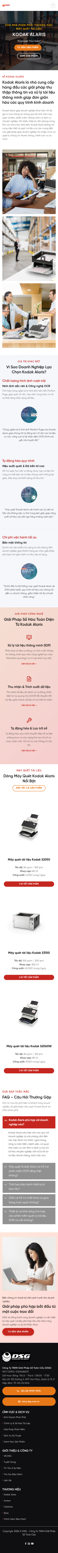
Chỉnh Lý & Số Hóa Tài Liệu (17, 1423)
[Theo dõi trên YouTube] (32, 1544)
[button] (52, 5)
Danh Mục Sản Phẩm (14, 1442)
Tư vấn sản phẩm (18, 1331)
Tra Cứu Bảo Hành (13, 1474)
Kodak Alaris (10, 1495)
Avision (7, 1501)
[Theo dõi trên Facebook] (26, 1544)
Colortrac (8, 1507)
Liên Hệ (7, 1480)
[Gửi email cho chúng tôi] (29, 1544)
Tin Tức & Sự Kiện (12, 1468)
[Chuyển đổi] (6, 1120)
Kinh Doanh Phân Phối (15, 1417)
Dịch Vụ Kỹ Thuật (12, 1436)
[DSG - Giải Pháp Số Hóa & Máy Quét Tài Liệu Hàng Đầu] (14, 5)
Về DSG (7, 1456)
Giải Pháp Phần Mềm (14, 1429)
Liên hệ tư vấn (28, 664)
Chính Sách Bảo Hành (15, 1519)
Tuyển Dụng (10, 1462)
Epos (6, 1513)
